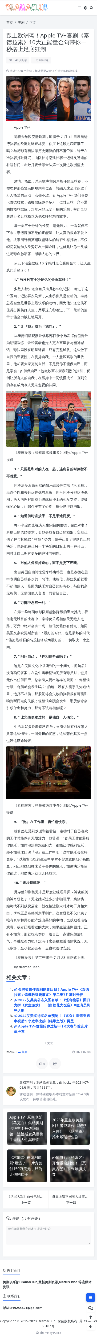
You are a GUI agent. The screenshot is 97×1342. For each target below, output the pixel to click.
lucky (67, 1082)
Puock (57, 1333)
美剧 (21, 22)
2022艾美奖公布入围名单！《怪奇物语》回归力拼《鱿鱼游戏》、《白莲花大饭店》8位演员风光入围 (52, 1005)
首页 (9, 22)
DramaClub (47, 1321)
